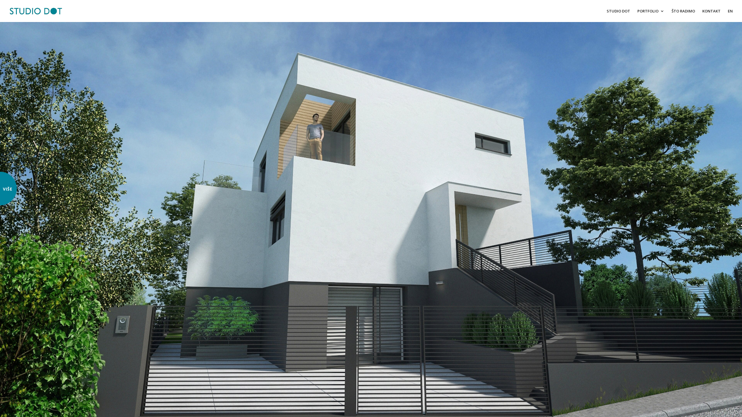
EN (730, 11)
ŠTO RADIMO (683, 11)
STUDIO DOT (618, 11)
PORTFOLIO (648, 11)
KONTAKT (711, 11)
